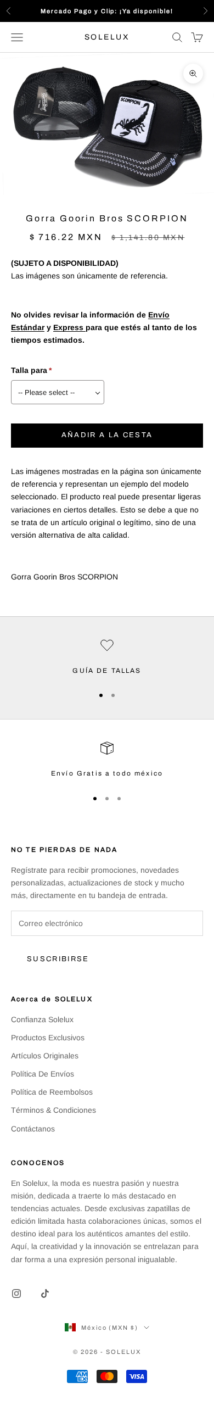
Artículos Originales (44, 1055)
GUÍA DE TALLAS (106, 670)
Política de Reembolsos (52, 1092)
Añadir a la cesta (107, 435)
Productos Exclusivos (48, 1037)
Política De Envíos (42, 1073)
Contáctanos (33, 1128)
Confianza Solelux (42, 1019)
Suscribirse (58, 959)
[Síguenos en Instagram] (16, 1293)
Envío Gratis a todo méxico (107, 773)
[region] (107, 657)
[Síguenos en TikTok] (45, 1293)
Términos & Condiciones (53, 1110)
